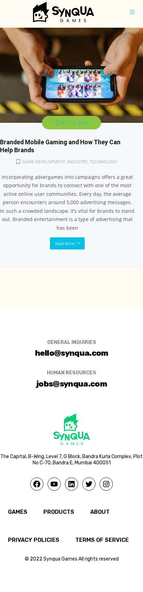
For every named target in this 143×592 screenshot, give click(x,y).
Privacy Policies (33, 540)
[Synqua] (63, 12)
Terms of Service (102, 540)
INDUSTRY (77, 162)
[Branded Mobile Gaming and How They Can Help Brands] (71, 31)
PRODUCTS (58, 512)
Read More (64, 243)
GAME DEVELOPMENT (43, 162)
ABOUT (100, 512)
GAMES (17, 512)
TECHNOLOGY (103, 162)
